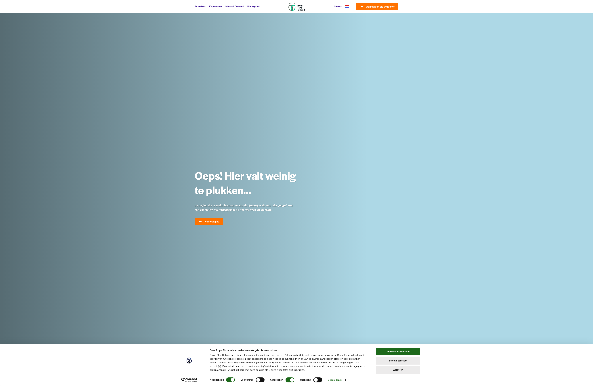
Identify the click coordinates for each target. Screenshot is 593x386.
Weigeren (398, 369)
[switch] (260, 379)
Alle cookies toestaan (398, 351)
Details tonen (335, 380)
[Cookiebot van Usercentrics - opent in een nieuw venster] (189, 380)
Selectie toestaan (398, 360)
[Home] (296, 6)
